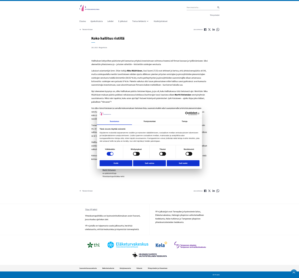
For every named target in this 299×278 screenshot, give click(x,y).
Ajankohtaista (97, 21)
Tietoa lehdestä (139, 21)
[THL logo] (93, 245)
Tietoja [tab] (184, 121)
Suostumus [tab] (114, 121)
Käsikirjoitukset (160, 21)
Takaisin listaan (87, 29)
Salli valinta (149, 163)
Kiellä (116, 163)
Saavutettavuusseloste (88, 268)
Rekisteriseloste (108, 268)
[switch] (136, 154)
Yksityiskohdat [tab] (149, 121)
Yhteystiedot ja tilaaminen (157, 268)
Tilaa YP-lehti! (91, 209)
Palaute (139, 268)
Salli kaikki (183, 163)
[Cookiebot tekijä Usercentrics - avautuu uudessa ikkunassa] (189, 113)
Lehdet (110, 21)
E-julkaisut (122, 21)
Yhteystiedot (215, 15)
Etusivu (82, 21)
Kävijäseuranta (125, 268)
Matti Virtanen (109, 170)
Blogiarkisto (103, 47)
